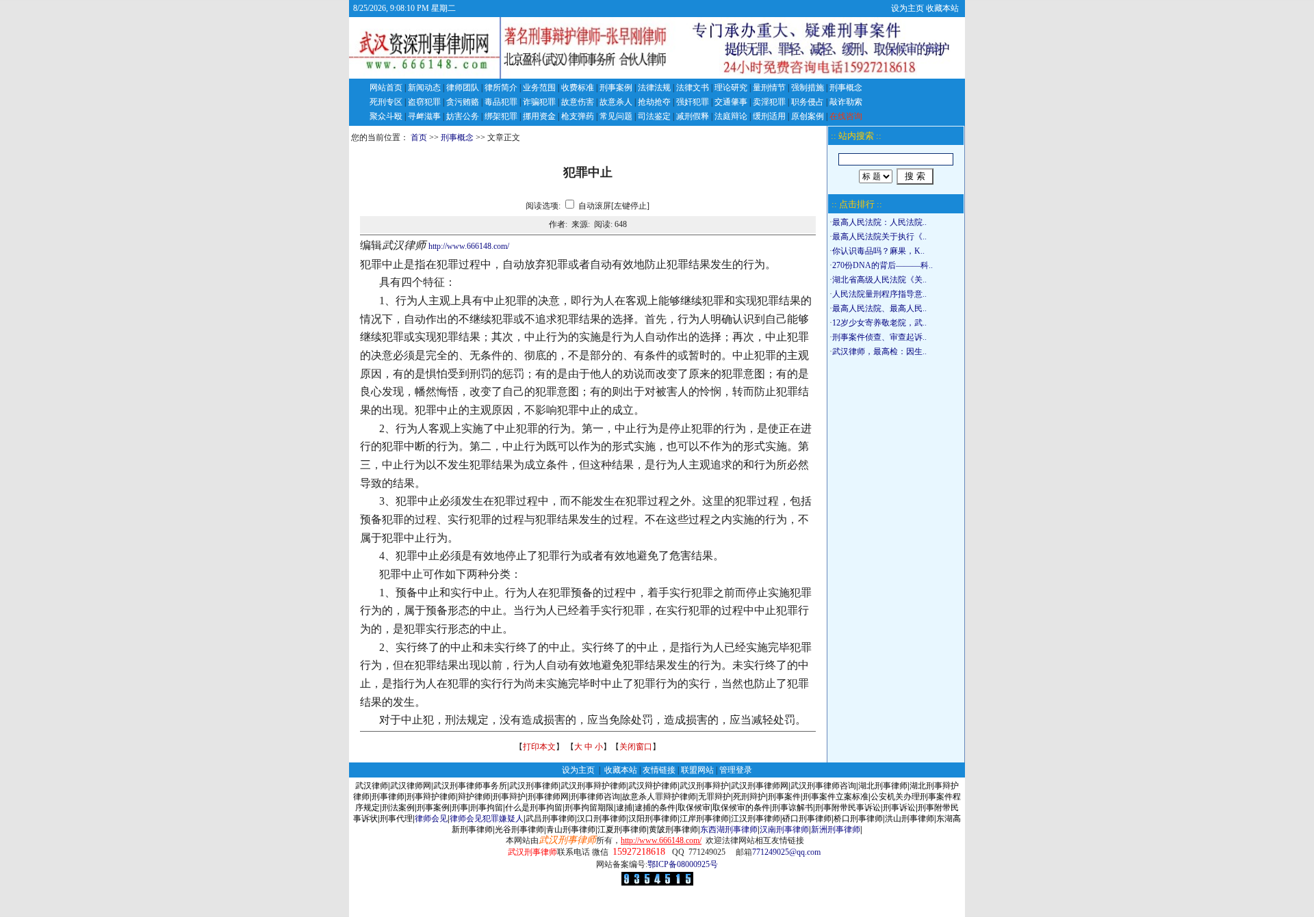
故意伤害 (577, 102)
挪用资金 (539, 116)
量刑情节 (769, 87)
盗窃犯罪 (424, 102)
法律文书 (692, 87)
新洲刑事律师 (835, 829)
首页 (419, 137)
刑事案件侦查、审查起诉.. (879, 337)
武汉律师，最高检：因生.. (879, 351)
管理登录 (735, 770)
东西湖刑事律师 (729, 829)
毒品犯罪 (501, 102)
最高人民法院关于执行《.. (879, 236)
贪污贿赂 (462, 102)
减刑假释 (692, 116)
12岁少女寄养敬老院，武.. (879, 323)
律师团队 (462, 87)
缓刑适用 (769, 116)
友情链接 (659, 770)
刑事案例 (616, 87)
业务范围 (539, 87)
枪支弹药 (577, 116)
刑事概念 (845, 87)
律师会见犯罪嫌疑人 (487, 818)
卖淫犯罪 (769, 102)
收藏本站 (942, 8)
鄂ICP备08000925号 (682, 864)
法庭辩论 (730, 116)
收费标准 (577, 87)
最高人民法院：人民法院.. (879, 222)
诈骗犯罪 (539, 102)
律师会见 (431, 818)
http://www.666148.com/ (468, 246)
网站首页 (386, 87)
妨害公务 (462, 116)
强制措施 (807, 87)
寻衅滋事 (424, 116)
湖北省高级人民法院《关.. (879, 279)
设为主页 (907, 8)
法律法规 (654, 87)
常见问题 (616, 116)
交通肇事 (730, 102)
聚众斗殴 (386, 116)
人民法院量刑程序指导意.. (879, 294)
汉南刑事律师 (784, 829)
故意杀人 (616, 102)
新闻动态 (424, 87)
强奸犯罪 (692, 102)
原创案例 (807, 116)
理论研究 (730, 87)
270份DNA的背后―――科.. (882, 265)
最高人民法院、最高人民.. (879, 308)
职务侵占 (807, 102)
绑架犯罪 (501, 116)
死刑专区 (386, 102)
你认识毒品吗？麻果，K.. (878, 251)
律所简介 (501, 87)
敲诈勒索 (845, 102)
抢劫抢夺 (654, 102)
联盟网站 (697, 770)
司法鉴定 (654, 116)
